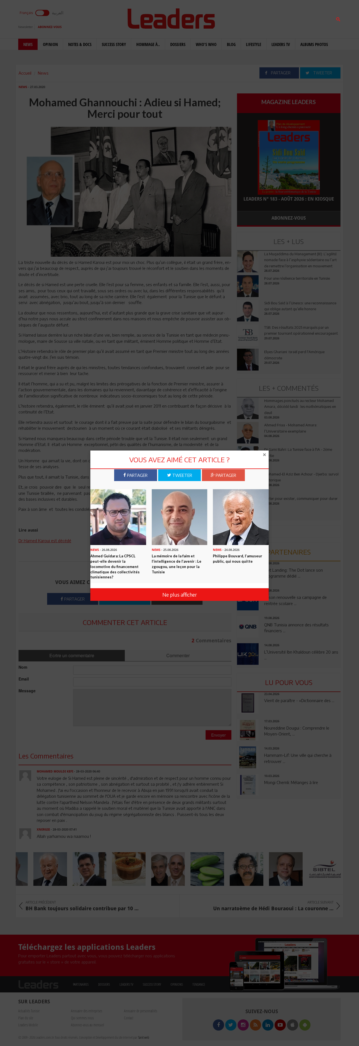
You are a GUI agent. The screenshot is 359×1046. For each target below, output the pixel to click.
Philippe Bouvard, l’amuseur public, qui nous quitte (237, 559)
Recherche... (250, 18)
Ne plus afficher (179, 594)
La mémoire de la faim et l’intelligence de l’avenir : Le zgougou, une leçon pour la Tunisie (176, 564)
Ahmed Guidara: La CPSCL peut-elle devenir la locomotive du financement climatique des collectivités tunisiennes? (115, 566)
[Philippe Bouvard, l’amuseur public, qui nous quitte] (241, 516)
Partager (137, 474)
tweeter (181, 474)
